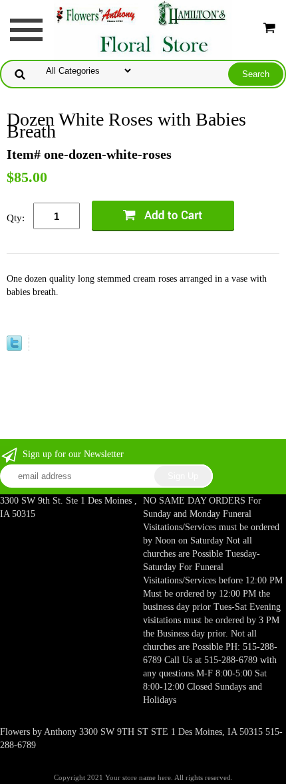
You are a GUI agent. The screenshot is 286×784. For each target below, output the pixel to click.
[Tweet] (14, 346)
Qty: (16, 218)
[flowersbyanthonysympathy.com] (143, 28)
